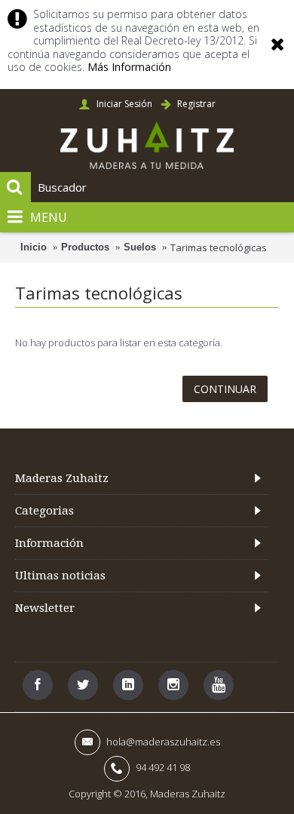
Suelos (140, 247)
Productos (85, 247)
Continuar (225, 389)
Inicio (33, 247)
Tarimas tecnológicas (218, 247)
